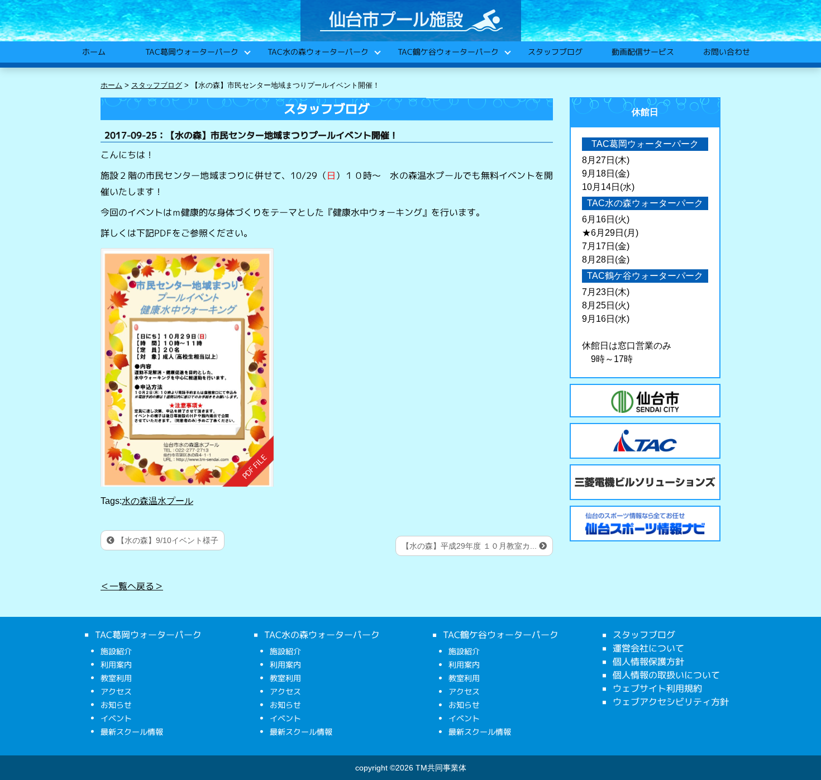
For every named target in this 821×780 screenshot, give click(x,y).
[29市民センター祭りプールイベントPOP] (187, 367)
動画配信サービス (642, 51)
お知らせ (116, 705)
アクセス (116, 691)
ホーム (93, 51)
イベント (116, 718)
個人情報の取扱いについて (666, 675)
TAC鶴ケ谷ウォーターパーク (447, 51)
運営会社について (648, 648)
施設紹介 (116, 651)
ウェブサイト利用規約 (657, 688)
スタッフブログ (554, 51)
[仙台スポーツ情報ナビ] (645, 523)
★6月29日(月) (610, 232)
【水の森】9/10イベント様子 (166, 540)
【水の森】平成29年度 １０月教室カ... (470, 545)
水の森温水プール (157, 501)
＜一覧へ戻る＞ (132, 586)
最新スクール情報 (132, 731)
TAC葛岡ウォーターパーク (191, 51)
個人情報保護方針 (648, 661)
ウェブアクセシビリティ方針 (671, 702)
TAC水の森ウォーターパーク (317, 51)
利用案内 (116, 664)
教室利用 (116, 678)
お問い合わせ (726, 51)
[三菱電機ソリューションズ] (645, 482)
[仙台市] (645, 401)
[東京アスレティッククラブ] (645, 441)
